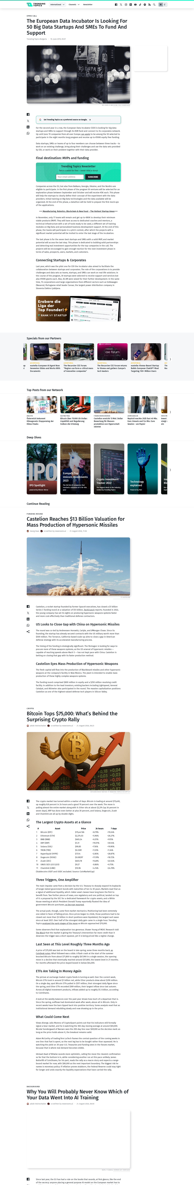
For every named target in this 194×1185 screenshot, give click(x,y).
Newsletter (87, 4)
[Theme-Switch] (163, 5)
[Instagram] (126, 5)
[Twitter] (121, 5)
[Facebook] (116, 5)
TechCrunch (89, 610)
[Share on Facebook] (28, 114)
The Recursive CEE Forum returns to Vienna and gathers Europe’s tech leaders (112, 368)
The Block (40, 933)
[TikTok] (140, 5)
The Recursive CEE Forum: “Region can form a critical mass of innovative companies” (78, 368)
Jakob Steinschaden (38, 726)
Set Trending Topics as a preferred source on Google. (65, 120)
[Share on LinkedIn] (28, 127)
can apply (85, 134)
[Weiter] (170, 359)
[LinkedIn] (131, 5)
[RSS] (149, 5)
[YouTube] (135, 5)
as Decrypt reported (74, 904)
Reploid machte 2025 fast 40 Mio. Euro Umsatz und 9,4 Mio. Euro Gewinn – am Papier (143, 421)
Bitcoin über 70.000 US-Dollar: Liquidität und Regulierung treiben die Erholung (73, 421)
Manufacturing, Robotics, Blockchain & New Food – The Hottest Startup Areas (78, 211)
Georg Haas (34, 531)
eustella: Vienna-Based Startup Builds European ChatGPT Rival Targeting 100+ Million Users (145, 368)
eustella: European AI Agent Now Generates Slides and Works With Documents (45, 368)
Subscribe (93, 177)
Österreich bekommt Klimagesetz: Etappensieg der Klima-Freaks (40, 421)
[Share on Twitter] (28, 121)
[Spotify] (145, 5)
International (55, 4)
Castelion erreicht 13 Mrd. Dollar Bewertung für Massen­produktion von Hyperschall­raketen (108, 422)
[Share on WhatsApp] (28, 133)
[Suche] (154, 5)
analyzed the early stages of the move (60, 923)
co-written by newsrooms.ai (55, 531)
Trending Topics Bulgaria (37, 39)
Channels (72, 4)
